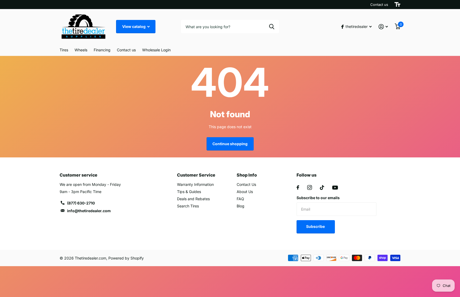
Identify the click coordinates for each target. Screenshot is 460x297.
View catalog (134, 26)
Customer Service (196, 175)
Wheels (81, 50)
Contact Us (246, 184)
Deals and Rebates (193, 198)
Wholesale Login (156, 50)
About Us (245, 191)
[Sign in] (383, 27)
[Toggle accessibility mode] (397, 4)
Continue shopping (230, 143)
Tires (64, 50)
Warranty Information (195, 184)
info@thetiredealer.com (89, 210)
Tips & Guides (189, 191)
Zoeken (271, 26)
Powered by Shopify (126, 258)
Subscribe (316, 226)
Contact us (379, 4)
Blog (240, 206)
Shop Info (247, 175)
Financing (102, 50)
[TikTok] (322, 187)
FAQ (240, 198)
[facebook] (298, 187)
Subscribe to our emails (318, 197)
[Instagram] (309, 187)
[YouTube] (335, 188)
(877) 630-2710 (81, 203)
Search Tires (188, 206)
